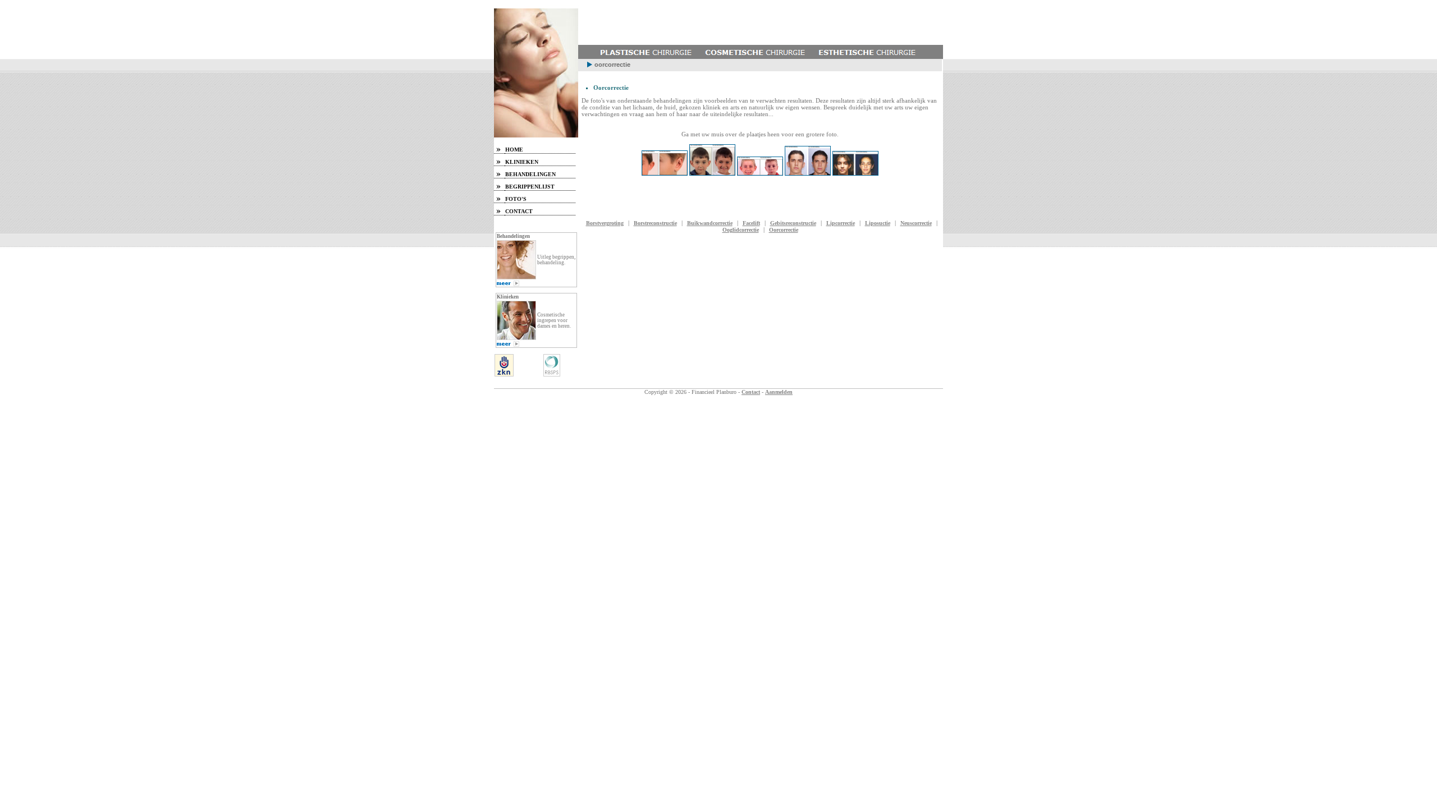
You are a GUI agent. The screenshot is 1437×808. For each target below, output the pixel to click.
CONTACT (519, 211)
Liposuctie (877, 223)
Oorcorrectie (783, 230)
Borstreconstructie (655, 223)
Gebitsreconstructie (793, 223)
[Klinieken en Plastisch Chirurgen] (508, 345)
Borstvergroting (605, 223)
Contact (751, 392)
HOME (514, 149)
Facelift (751, 223)
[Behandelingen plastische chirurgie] (508, 284)
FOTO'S (516, 199)
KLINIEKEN (521, 162)
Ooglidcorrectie (740, 230)
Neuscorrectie (916, 223)
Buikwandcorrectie (710, 223)
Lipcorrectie (840, 223)
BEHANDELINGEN (530, 174)
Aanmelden (779, 392)
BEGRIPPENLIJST (530, 186)
